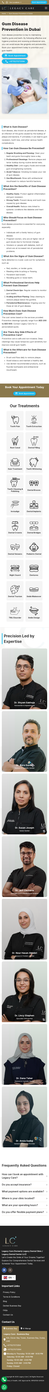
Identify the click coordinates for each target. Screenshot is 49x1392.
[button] (24, 1176)
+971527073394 (17, 61)
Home (4, 13)
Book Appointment (39, 2)
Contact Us (8, 1315)
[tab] (10, 1328)
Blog (5, 1301)
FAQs (5, 1310)
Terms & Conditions (11, 1297)
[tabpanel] (24, 1350)
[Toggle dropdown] (20, 2)
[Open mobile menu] (46, 8)
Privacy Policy (9, 1292)
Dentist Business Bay (12, 1306)
